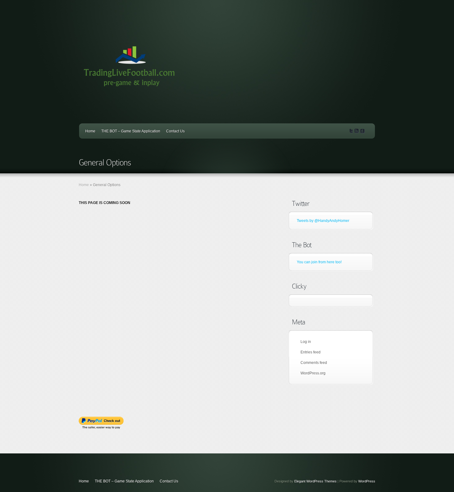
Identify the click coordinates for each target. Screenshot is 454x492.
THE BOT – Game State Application (130, 131)
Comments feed (314, 363)
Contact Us (175, 131)
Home (90, 131)
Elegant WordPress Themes (315, 481)
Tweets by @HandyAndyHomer (323, 221)
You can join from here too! (319, 262)
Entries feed (311, 352)
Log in (306, 342)
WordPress (366, 481)
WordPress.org (313, 373)
